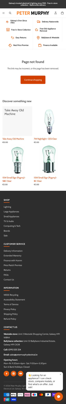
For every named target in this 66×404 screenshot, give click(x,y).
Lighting (7, 206)
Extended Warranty (12, 255)
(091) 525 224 (14, 349)
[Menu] (3, 13)
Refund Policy (10, 318)
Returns (7, 270)
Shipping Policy (11, 314)
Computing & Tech (12, 226)
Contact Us (9, 279)
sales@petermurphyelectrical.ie (23, 354)
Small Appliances (11, 216)
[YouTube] (20, 373)
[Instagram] (13, 373)
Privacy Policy (10, 309)
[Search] (10, 13)
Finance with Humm (13, 260)
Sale (6, 235)
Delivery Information (13, 250)
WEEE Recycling (11, 294)
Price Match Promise (13, 265)
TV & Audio (9, 221)
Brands (7, 230)
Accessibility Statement (14, 299)
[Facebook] (6, 373)
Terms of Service (11, 304)
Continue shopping (33, 79)
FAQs (6, 274)
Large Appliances (11, 211)
